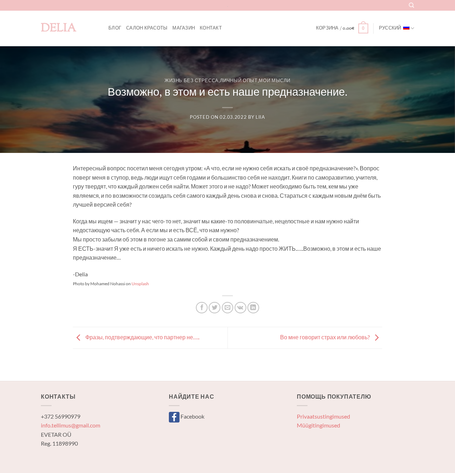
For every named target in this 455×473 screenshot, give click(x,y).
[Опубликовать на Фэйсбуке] (202, 308)
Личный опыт (239, 81)
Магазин (183, 28)
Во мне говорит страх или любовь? (325, 337)
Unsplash (140, 283)
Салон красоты (146, 28)
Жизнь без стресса (192, 81)
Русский (390, 28)
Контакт (211, 28)
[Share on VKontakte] (240, 308)
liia (260, 117)
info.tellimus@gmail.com (70, 425)
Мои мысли (274, 81)
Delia (58, 28)
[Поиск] (411, 5)
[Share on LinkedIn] (253, 308)
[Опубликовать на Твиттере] (214, 308)
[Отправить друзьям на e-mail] (228, 308)
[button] (342, 28)
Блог (114, 28)
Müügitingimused (318, 425)
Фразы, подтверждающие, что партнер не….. (141, 337)
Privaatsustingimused (323, 416)
